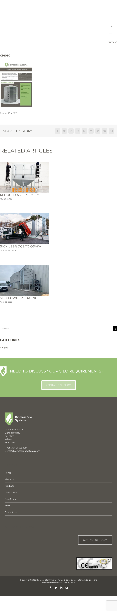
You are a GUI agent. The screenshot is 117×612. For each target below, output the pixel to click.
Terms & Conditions (67, 580)
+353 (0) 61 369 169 (17, 447)
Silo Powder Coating (18, 298)
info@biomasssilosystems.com (34, 26)
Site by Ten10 (69, 582)
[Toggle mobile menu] (110, 34)
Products (9, 486)
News (5, 347)
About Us (9, 479)
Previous (112, 42)
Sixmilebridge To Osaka (20, 246)
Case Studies (11, 499)
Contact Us (10, 512)
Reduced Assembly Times (21, 195)
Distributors (11, 492)
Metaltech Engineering (86, 580)
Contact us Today (95, 539)
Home (8, 472)
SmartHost (57, 582)
